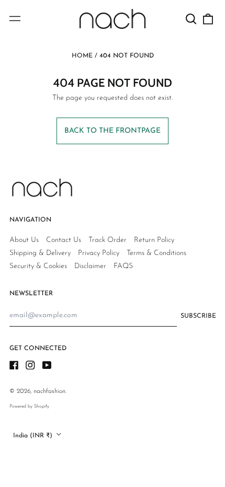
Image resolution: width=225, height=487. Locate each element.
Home (82, 56)
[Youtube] (47, 365)
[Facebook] (14, 365)
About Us (24, 240)
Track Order (107, 240)
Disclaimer (90, 266)
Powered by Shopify (29, 406)
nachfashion (49, 391)
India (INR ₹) (33, 435)
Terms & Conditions (156, 253)
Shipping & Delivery (40, 253)
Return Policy (154, 240)
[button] (191, 18)
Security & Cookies (38, 266)
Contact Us (63, 240)
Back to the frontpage (112, 131)
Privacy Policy (98, 253)
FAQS (123, 266)
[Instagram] (30, 365)
